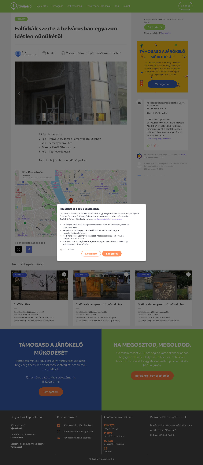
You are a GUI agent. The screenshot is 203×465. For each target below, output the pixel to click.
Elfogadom (112, 253)
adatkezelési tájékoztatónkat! (108, 219)
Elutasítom (91, 253)
